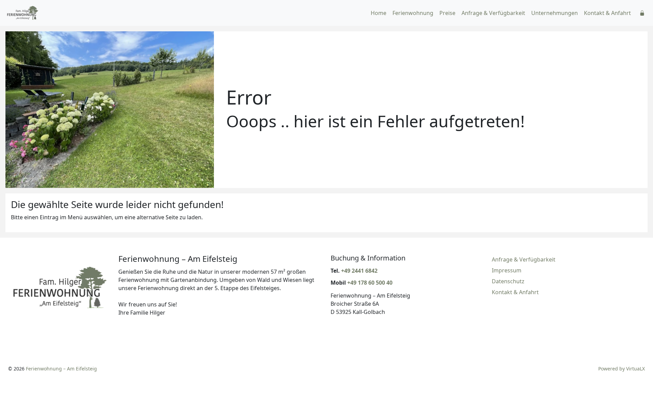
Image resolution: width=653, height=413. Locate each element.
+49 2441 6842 (359, 270)
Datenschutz (508, 281)
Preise (447, 13)
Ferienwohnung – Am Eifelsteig (61, 368)
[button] (642, 13)
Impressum (506, 270)
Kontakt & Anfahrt (607, 13)
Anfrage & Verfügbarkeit (493, 13)
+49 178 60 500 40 (369, 282)
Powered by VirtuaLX (621, 368)
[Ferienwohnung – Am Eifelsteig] (22, 13)
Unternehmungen (554, 13)
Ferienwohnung (412, 13)
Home (378, 13)
